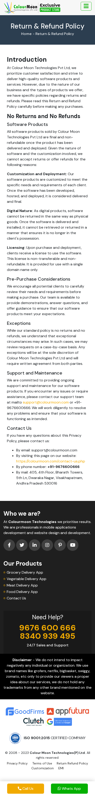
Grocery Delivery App (25, 572)
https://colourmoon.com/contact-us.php (50, 461)
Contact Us (16, 598)
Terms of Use (42, 763)
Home (26, 33)
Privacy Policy (17, 763)
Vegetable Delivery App (26, 578)
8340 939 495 (47, 636)
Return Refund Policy (72, 763)
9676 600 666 (47, 627)
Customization (42, 768)
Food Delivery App (22, 591)
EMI (61, 768)
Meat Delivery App (22, 585)
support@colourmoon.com (46, 402)
